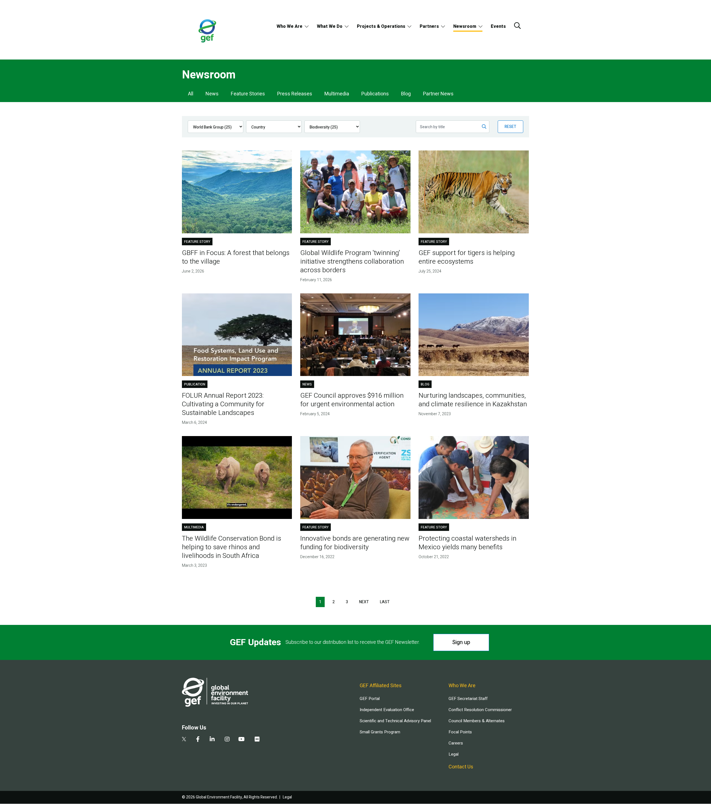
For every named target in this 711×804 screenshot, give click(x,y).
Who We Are (289, 26)
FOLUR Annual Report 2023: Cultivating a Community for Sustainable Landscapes (223, 404)
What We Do (329, 26)
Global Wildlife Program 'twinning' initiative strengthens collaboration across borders (352, 261)
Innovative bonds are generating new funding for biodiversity (354, 543)
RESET (510, 127)
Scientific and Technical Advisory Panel (395, 721)
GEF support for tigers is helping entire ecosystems (467, 257)
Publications (375, 94)
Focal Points (460, 732)
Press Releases (294, 94)
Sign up (461, 642)
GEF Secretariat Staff (468, 699)
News (212, 94)
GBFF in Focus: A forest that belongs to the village (235, 257)
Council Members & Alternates (477, 721)
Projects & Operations (381, 26)
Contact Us (461, 767)
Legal (454, 754)
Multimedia (336, 94)
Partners (429, 26)
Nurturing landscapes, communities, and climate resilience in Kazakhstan (473, 400)
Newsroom (464, 26)
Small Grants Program (380, 732)
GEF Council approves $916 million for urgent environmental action (352, 400)
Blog (406, 94)
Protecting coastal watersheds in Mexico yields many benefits (467, 543)
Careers (456, 743)
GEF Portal (370, 699)
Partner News (438, 94)
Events (498, 26)
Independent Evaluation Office (387, 710)
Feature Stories (248, 94)
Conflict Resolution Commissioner (480, 710)
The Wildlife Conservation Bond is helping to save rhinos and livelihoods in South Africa (231, 547)
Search (517, 25)
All (190, 94)
